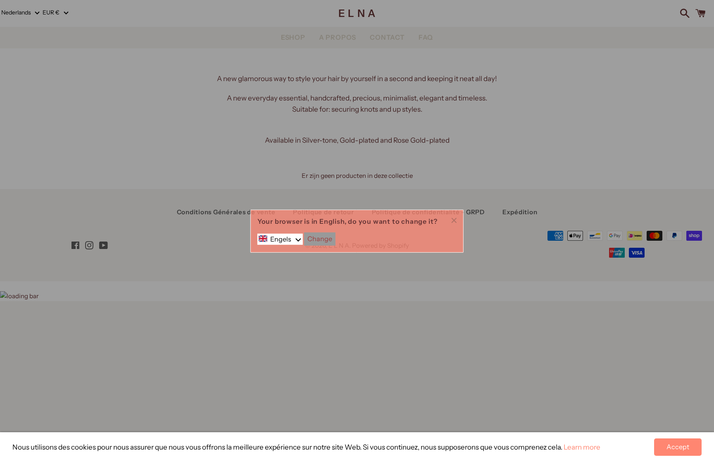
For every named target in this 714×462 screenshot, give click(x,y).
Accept (677, 447)
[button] (280, 239)
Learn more (582, 447)
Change (319, 239)
